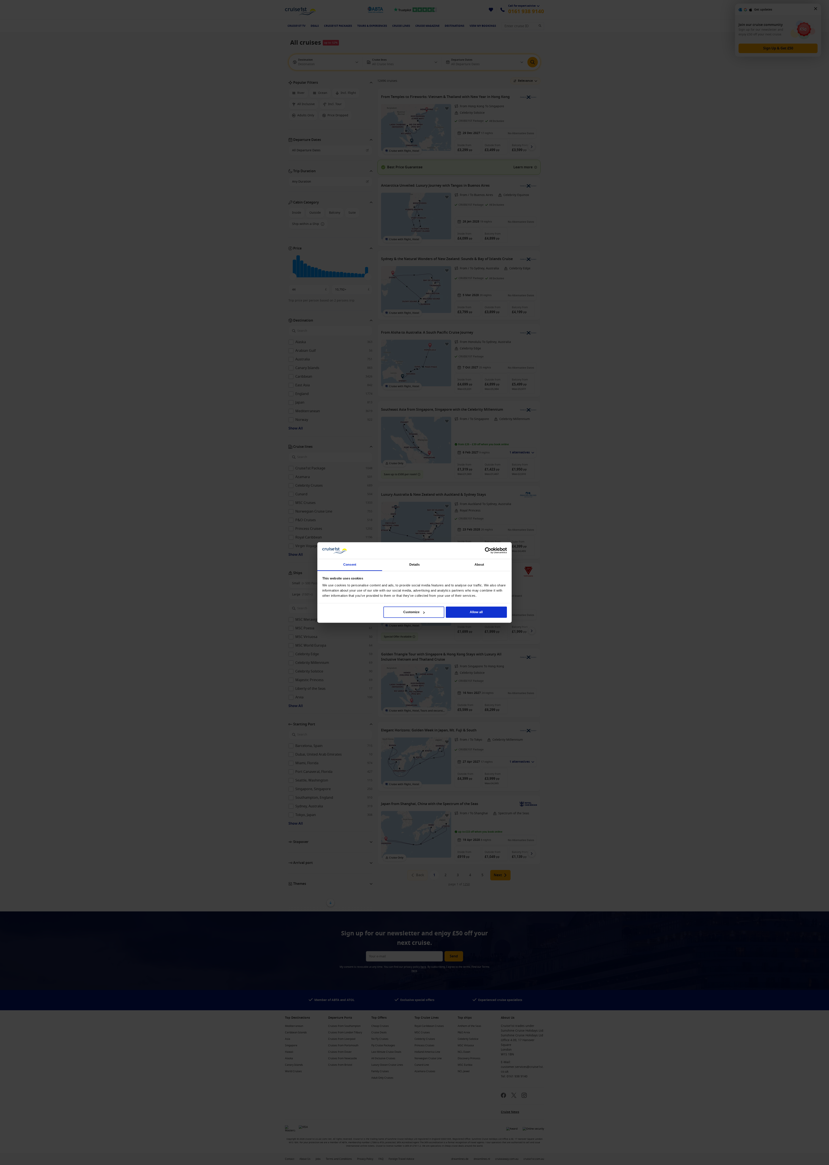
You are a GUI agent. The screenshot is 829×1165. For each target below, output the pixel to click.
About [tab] (479, 564)
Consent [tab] (349, 564)
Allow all (476, 612)
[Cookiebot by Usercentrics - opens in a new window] (488, 550)
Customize (411, 612)
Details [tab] (414, 564)
